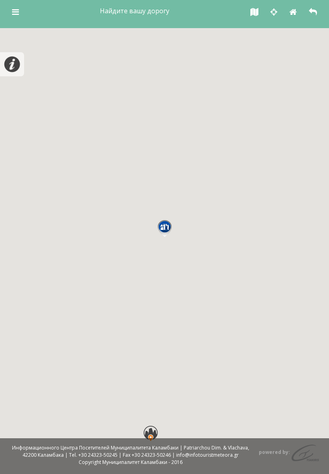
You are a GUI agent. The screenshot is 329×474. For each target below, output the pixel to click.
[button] (164, 228)
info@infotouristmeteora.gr (207, 455)
